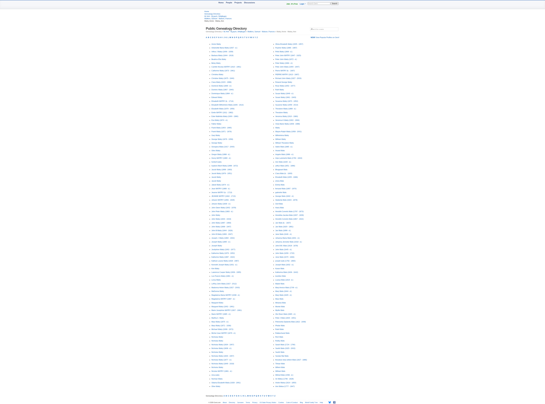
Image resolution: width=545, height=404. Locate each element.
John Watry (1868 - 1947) (221, 227)
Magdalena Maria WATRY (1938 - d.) (225, 295)
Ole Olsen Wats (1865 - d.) (285, 314)
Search (334, 4)
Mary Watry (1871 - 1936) (221, 326)
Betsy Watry (216, 63)
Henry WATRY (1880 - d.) (221, 158)
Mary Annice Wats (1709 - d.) (286, 288)
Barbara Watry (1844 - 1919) (222, 55)
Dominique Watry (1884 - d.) (222, 94)
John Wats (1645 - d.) (283, 250)
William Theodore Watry (284, 143)
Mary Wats (279, 299)
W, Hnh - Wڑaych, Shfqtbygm (215, 16)
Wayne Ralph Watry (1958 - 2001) (288, 132)
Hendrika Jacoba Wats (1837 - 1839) (289, 215)
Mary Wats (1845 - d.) (283, 295)
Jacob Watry (216, 177)
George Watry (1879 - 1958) (222, 139)
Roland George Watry (283, 82)
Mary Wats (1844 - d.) (283, 291)
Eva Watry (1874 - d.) (219, 120)
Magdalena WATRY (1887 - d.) (223, 299)
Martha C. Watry (217, 318)
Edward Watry (216, 97)
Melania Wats (280, 303)
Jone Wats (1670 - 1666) (284, 257)
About (225, 402)
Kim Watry (215, 269)
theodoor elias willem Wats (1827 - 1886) (291, 360)
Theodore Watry (281, 113)
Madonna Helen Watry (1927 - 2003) (225, 288)
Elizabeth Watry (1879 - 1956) (222, 109)
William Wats (280, 371)
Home (221, 3)
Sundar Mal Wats (282, 356)
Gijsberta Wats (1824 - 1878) (286, 200)
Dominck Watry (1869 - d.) (221, 86)
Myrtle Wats (279, 310)
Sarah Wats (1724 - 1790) (285, 345)
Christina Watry (217, 75)
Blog (301, 402)
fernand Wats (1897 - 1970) (285, 189)
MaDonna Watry (217, 291)
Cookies (281, 402)
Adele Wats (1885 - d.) (284, 147)
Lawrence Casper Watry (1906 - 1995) (226, 272)
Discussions (249, 3)
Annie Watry (216, 44)
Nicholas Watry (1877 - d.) (221, 360)
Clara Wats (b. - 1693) (283, 173)
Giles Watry (215, 151)
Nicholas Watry (217, 337)
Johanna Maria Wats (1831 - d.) (287, 238)
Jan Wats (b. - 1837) (283, 223)
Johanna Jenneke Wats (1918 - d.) (288, 242)
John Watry (215, 215)
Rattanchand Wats (282, 333)
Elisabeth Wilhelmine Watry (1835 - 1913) (227, 105)
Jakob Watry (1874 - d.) (220, 185)
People (229, 3)
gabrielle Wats (280, 192)
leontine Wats (280, 276)
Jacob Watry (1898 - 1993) (221, 170)
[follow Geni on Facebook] (333, 402)
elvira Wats (279, 181)
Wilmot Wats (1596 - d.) (284, 375)
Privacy (254, 402)
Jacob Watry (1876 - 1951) (221, 173)
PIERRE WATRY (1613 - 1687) (287, 75)
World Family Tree (311, 402)
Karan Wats (279, 269)
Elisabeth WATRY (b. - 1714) (222, 101)
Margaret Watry (217, 303)
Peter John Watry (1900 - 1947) (287, 67)
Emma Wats (280, 185)
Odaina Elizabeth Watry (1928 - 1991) (226, 383)
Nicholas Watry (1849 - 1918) (222, 364)
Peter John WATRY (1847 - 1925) (288, 55)
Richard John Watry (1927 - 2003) (288, 78)
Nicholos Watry (217, 367)
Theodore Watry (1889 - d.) (285, 109)
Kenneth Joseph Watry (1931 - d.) (224, 265)
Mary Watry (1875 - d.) (220, 322)
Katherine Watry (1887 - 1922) (223, 257)
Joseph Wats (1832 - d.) (284, 265)
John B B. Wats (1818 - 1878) (286, 246)
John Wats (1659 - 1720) (284, 253)
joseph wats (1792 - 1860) (285, 261)
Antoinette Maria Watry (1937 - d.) (224, 48)
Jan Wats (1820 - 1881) (284, 227)
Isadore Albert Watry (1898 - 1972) (224, 166)
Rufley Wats (280, 341)
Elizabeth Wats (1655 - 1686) (286, 177)
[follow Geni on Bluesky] (329, 402)
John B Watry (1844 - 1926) (222, 231)
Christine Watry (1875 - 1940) (222, 78)
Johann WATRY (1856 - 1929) (223, 200)
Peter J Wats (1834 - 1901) (285, 318)
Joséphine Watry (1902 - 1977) (223, 250)
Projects (238, 3)
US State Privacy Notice (268, 402)
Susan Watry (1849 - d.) (284, 94)
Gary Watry (215, 135)
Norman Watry (217, 379)
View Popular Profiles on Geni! (325, 37)
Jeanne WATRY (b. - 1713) (221, 192)
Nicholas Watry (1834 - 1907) (222, 345)
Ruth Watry (279, 90)
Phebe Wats (280, 326)
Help (321, 402)
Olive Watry (215, 386)
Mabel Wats (279, 284)
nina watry (215, 375)
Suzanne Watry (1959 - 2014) (286, 105)
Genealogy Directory (212, 14)
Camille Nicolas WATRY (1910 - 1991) (226, 67)
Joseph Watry (216, 246)
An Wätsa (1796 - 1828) (284, 379)
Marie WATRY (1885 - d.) (221, 314)
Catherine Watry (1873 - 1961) (223, 71)
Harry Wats (279, 208)
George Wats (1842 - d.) (284, 196)
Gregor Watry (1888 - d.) (220, 154)
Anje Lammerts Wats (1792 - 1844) (288, 158)
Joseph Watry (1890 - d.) (220, 242)
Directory (232, 402)
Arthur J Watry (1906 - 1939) (222, 52)
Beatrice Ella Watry (218, 59)
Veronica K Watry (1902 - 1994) (287, 120)
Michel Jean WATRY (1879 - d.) (223, 333)
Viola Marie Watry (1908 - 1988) (287, 124)
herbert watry (216, 162)
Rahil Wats (279, 329)
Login (302, 4)
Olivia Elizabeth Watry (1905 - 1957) (289, 44)
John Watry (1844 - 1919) (221, 219)
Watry (277, 128)
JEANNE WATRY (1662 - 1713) (223, 196)
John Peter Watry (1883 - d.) (222, 212)
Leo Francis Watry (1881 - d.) (222, 276)
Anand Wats (280, 151)
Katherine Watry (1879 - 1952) (223, 253)
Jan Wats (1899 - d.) (283, 231)
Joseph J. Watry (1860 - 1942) (223, 238)
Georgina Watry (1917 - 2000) (222, 147)
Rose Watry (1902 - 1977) (285, 86)
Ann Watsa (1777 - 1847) (285, 386)
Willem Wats (280, 367)
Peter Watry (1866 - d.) (284, 63)
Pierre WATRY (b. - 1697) (285, 71)
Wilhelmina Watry (282, 135)
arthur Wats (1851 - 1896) (285, 166)
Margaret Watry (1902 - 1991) (222, 307)
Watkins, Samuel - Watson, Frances (218, 19)
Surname (240, 402)
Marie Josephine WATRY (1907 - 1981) (226, 310)
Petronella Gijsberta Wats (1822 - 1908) (290, 322)
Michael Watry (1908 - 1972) (222, 329)
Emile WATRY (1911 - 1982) (222, 113)
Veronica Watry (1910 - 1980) (286, 116)
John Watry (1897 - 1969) (221, 223)
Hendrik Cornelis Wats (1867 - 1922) (289, 219)
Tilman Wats (280, 364)
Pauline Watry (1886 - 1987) (286, 48)
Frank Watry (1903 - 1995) (221, 128)
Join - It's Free (292, 4)
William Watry (280, 139)
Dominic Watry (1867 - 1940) (222, 90)
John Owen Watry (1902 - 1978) (223, 208)
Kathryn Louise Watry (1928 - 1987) (225, 261)
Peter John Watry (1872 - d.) (286, 59)
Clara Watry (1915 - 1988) (221, 82)
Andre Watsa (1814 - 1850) (285, 383)
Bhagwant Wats (281, 170)
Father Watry (216, 124)
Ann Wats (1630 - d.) (283, 162)
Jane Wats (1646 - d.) (283, 234)
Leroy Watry (216, 280)
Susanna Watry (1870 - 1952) (286, 101)
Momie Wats (280, 307)
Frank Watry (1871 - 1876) (221, 132)
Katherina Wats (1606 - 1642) (286, 272)
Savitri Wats (279, 352)
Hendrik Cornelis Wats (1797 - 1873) (289, 212)
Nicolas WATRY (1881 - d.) (221, 371)
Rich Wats (279, 337)
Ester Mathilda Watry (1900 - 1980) (224, 116)
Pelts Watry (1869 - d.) (283, 52)
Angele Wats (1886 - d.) (284, 154)
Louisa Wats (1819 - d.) (284, 280)
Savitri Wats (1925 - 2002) (285, 348)
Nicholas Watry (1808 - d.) (221, 348)
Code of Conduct (292, 402)
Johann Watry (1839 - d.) (220, 204)
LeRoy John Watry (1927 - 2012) (224, 284)
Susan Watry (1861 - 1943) (285, 97)
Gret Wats (279, 204)
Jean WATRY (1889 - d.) (220, 189)
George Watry (216, 143)
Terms (248, 402)
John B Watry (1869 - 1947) (222, 234)
